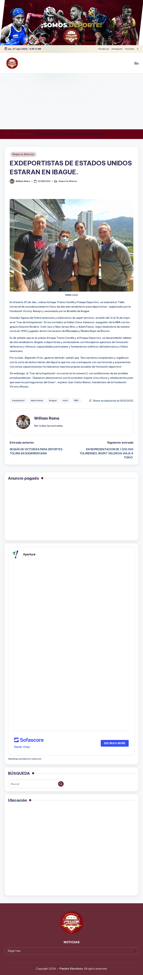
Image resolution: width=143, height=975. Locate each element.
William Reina (46, 418)
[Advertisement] (71, 101)
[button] (48, 425)
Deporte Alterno (23, 154)
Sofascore (36, 759)
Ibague (53, 400)
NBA (76, 400)
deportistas (37, 400)
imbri (65, 400)
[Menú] (136, 63)
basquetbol (18, 400)
